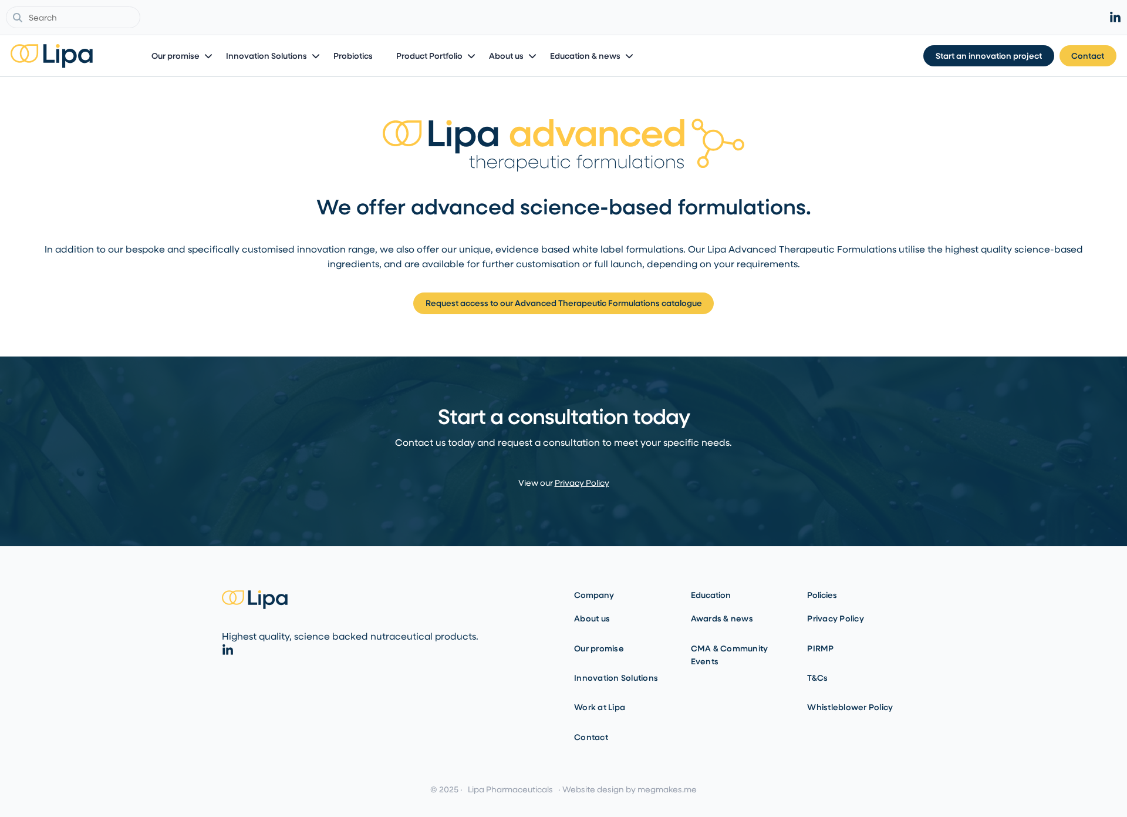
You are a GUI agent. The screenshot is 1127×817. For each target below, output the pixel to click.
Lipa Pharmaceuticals (510, 789)
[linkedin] (1115, 17)
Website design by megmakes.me (629, 789)
